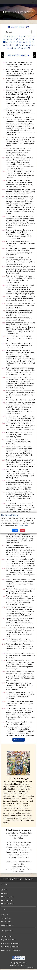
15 (7, 39)
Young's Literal (13, 855)
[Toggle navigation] (33, 2)
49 (25, 48)
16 (10, 39)
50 (28, 48)
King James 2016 (25, 850)
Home (5, 890)
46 (15, 48)
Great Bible (25, 845)
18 (17, 39)
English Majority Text (18, 867)
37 (13, 45)
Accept (15, 530)
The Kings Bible (6, 936)
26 (10, 42)
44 (8, 48)
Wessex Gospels (25, 862)
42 (30, 45)
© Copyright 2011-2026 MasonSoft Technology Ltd (18, 964)
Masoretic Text (11, 862)
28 (17, 42)
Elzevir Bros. (13, 836)
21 (26, 39)
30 (23, 42)
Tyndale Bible (11, 842)
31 (27, 42)
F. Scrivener (23, 836)
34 (3, 45)
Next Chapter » (19, 740)
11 (27, 36)
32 (30, 42)
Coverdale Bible (24, 842)
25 (7, 42)
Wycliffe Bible (18, 864)
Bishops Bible (11, 847)
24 (4, 42)
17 (13, 39)
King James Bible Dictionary (10, 943)
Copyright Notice (7, 925)
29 (20, 42)
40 (23, 45)
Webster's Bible (24, 852)
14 (4, 39)
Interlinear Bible (8, 897)
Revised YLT (24, 855)
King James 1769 (11, 850)
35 (7, 45)
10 (24, 36)
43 (33, 45)
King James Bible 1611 (8, 940)
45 (11, 48)
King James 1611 (24, 847)
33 (33, 42)
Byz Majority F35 (26, 869)
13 (33, 36)
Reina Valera (18, 838)
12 (30, 36)
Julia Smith (12, 857)
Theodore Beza (26, 833)
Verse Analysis (8, 904)
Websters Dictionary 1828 (10, 947)
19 (20, 39)
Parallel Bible (7, 900)
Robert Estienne (12, 833)
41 (26, 45)
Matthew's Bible (13, 845)
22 (29, 39)
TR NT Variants (18, 872)
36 (10, 45)
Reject (22, 530)
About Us (4, 915)
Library (5, 893)
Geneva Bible (11, 852)
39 (20, 45)
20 (23, 39)
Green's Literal (23, 857)
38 (16, 45)
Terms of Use (6, 918)
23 (33, 39)
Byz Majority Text (11, 869)
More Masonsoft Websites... (11, 950)
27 (13, 42)
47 (18, 48)
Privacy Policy (6, 922)
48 (21, 48)
